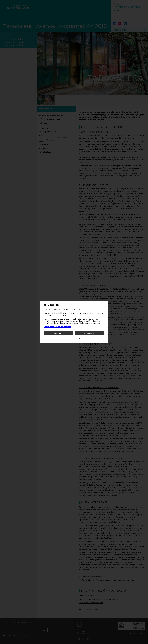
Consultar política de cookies (57, 327)
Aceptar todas (58, 333)
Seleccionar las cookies (74, 339)
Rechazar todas (89, 333)
